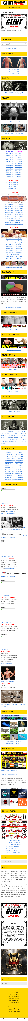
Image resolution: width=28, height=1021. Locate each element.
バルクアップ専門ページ (14, 329)
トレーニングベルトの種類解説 (14, 844)
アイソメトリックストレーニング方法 (14, 452)
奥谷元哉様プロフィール (7, 556)
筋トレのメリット (9, 214)
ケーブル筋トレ (8, 454)
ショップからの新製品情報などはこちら (11, 774)
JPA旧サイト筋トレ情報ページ (8, 576)
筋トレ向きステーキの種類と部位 (14, 252)
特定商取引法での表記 (14, 1002)
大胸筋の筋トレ (9, 165)
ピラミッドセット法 (20, 433)
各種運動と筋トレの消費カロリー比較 (14, 222)
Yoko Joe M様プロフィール (7, 622)
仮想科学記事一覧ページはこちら (14, 743)
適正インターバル (19, 218)
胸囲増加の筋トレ (19, 463)
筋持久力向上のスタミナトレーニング (14, 467)
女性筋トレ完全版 (19, 133)
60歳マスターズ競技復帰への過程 (9, 513)
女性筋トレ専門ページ (14, 369)
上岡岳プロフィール (6, 503)
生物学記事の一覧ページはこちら (14, 741)
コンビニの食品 (9, 242)
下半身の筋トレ (9, 176)
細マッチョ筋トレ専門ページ (14, 350)
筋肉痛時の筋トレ (19, 210)
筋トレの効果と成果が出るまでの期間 (14, 220)
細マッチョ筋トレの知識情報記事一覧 (14, 479)
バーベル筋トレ (9, 163)
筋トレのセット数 (19, 208)
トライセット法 (13, 439)
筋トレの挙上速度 (9, 208)
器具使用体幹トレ (19, 462)
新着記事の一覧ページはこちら (14, 48)
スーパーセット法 (17, 437)
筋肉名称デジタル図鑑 (14, 69)
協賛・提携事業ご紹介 (14, 1000)
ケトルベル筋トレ (9, 456)
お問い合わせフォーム (14, 992)
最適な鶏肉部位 (18, 244)
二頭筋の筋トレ (9, 172)
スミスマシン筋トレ (18, 454)
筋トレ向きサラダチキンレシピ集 (14, 250)
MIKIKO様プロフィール (6, 595)
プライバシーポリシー (14, 994)
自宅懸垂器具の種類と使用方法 (14, 846)
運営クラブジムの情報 (14, 998)
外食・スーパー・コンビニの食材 (14, 256)
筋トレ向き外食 (18, 242)
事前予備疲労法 (9, 441)
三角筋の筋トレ (9, 167)
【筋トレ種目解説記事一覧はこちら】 (14, 93)
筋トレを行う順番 (19, 206)
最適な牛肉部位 (9, 246)
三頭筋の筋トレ (9, 169)
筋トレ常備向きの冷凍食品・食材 (14, 239)
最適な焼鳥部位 (18, 248)
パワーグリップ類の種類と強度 (14, 842)
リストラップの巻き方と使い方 (14, 840)
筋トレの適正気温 (9, 218)
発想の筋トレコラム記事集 (14, 411)
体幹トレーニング (9, 462)
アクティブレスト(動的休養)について (14, 224)
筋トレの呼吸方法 (9, 206)
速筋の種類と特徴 (19, 212)
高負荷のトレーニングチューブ (14, 848)
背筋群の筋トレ (9, 171)
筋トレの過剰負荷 (19, 216)
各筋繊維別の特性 (9, 212)
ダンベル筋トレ (9, 159)
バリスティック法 (18, 441)
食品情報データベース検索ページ (14, 307)
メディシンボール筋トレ (11, 458)
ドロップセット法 (5, 435)
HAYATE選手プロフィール (7, 681)
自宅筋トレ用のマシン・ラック (14, 850)
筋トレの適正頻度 (19, 204)
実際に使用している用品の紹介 (14, 852)
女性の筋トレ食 (18, 241)
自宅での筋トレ (18, 153)
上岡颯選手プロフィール (7, 650)
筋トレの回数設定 (9, 204)
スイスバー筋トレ (19, 456)
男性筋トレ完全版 (9, 133)
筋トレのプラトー (9, 216)
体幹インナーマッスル (14, 71)
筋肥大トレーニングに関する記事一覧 (14, 477)
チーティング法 (16, 431)
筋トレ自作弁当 (9, 244)
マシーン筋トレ (9, 161)
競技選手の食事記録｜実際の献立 (14, 267)
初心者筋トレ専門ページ (14, 391)
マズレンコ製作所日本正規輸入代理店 (10, 770)
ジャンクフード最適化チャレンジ (14, 254)
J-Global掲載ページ (9, 511)
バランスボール (19, 460)
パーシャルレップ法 (9, 433)
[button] (25, 44)
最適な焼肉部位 (9, 248)
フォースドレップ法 (6, 431)
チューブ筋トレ (9, 157)
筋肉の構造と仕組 (9, 210)
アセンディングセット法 (17, 435)
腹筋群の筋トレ (9, 174)
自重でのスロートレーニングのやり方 (14, 465)
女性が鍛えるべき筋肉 (14, 73)
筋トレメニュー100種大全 (14, 121)
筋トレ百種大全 (9, 153)
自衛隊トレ (20, 458)
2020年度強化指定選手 (6, 663)
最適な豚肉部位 (18, 246)
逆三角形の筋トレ (9, 463)
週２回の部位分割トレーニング (14, 182)
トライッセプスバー (10, 460)
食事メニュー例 (9, 241)
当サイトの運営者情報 (14, 996)
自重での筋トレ (9, 155)
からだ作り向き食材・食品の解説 (14, 258)
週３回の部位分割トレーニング (14, 184)
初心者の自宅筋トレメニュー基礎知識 (14, 475)
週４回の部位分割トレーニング (14, 186)
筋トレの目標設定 (19, 214)
